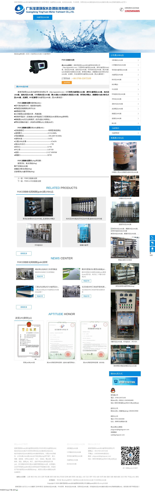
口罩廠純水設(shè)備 (119, 65)
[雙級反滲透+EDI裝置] (125, 247)
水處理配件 (47, 54)
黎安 (32, 477)
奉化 (35, 477)
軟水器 (114, 123)
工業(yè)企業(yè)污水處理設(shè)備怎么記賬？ (47, 287)
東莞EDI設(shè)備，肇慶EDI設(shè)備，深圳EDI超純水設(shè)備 (125, 233)
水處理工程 (60, 17)
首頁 (27, 54)
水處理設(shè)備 (43, 17)
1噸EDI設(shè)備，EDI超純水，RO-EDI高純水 (125, 342)
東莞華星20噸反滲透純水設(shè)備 (125, 366)
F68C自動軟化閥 (30, 178)
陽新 (108, 477)
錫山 (80, 477)
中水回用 (115, 89)
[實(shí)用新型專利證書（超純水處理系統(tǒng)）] (61, 340)
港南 (104, 477)
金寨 (97, 477)
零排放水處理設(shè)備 (119, 70)
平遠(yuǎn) (131, 477)
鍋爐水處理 (84, 245)
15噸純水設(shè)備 (125, 198)
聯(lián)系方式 (23, 22)
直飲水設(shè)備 (117, 104)
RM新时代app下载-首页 (8, 490)
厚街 (125, 477)
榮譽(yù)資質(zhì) (94, 17)
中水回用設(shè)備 (100, 480)
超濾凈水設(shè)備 (125, 224)
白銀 (77, 477)
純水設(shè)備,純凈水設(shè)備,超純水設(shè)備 (84, 219)
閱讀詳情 (40, 276)
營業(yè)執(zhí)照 (29, 362)
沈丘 (87, 477)
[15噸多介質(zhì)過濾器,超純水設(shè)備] (125, 156)
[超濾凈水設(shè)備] (125, 212)
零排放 (59, 480)
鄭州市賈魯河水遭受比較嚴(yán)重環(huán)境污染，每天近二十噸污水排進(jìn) (94, 269)
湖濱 (51, 477)
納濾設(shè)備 (116, 113)
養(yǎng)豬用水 (67, 480)
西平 (91, 477)
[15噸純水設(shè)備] (125, 186)
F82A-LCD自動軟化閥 (32, 181)
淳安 (94, 477)
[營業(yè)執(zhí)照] (29, 340)
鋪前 (118, 477)
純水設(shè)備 (44, 9)
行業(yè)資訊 (76, 17)
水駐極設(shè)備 (117, 60)
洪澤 (101, 477)
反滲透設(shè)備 (117, 109)
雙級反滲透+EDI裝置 (125, 260)
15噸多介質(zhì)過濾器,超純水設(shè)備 (125, 172)
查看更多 (23, 253)
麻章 (70, 477)
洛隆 (111, 477)
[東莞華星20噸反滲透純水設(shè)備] (125, 354)
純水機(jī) (115, 84)
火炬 (84, 477)
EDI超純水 (39, 245)
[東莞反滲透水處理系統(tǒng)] (125, 274)
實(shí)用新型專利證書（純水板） (94, 362)
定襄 (28, 477)
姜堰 (66, 477)
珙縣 (54, 477)
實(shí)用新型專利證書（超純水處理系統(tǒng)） (61, 362)
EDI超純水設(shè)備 (118, 94)
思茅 (42, 477)
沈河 (122, 477)
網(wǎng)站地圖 (102, 483)
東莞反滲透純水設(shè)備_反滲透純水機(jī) (39, 219)
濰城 (137, 477)
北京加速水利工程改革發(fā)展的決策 (94, 287)
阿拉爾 (47, 477)
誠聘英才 (127, 17)
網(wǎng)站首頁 (24, 17)
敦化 (58, 477)
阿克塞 (62, 477)
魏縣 (115, 477)
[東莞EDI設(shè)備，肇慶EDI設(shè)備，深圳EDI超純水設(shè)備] (125, 230)
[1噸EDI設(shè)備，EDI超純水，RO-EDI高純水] (125, 314)
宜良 (39, 477)
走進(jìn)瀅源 (112, 17)
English (38, 22)
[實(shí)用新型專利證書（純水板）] (94, 340)
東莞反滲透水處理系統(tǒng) (125, 286)
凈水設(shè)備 (116, 99)
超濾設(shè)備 (116, 118)
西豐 (73, 477)
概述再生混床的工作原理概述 (46, 269)
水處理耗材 (115, 133)
